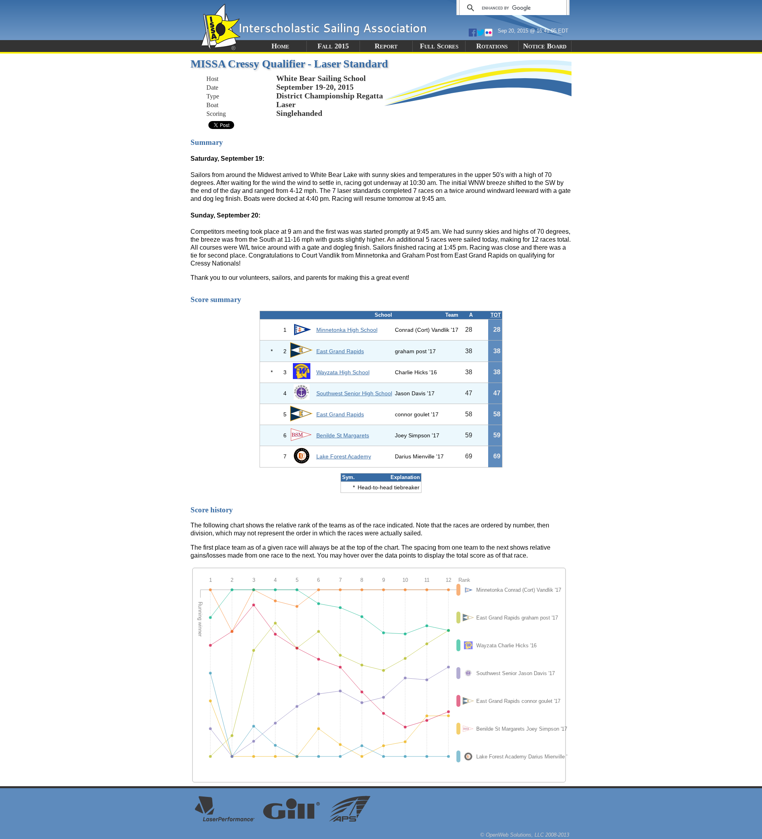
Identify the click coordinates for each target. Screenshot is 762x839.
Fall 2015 (333, 46)
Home (280, 46)
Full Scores (439, 46)
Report (386, 46)
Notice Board (544, 46)
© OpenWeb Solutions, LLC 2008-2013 (524, 835)
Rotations (492, 46)
